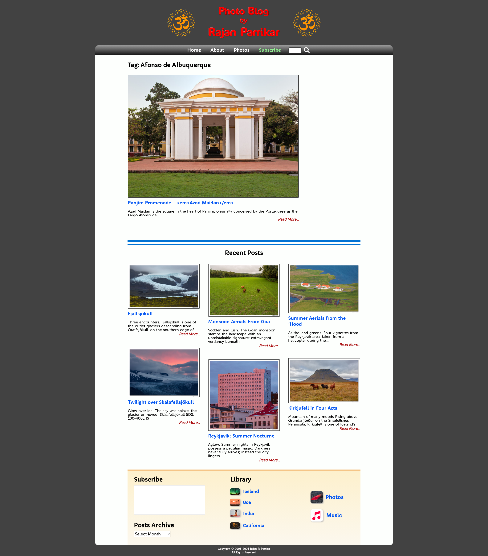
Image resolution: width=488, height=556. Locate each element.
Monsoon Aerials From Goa (239, 321)
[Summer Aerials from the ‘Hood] (324, 288)
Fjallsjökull (140, 313)
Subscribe (270, 50)
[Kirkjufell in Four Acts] (324, 380)
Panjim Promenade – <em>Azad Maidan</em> (181, 202)
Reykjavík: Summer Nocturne (241, 436)
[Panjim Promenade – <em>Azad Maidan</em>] (213, 136)
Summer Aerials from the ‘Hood (317, 321)
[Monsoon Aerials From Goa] (244, 290)
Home (194, 50)
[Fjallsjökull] (164, 286)
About (217, 50)
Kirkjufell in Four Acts (312, 408)
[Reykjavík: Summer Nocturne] (244, 395)
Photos (242, 50)
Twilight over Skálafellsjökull (161, 402)
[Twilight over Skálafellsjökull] (164, 372)
